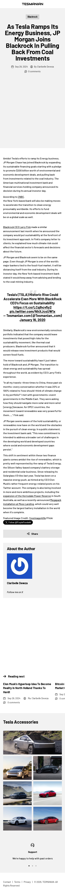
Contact (7, 882)
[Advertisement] (32, 114)
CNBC (21, 196)
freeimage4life (37, 518)
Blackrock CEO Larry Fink (17, 226)
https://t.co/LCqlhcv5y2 (32, 307)
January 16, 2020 (32, 320)
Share (34, 533)
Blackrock (32, 16)
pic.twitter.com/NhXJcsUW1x (32, 311)
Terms (17, 882)
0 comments (34, 71)
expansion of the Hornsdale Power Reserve (27, 495)
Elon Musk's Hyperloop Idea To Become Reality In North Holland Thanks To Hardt (27, 688)
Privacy (27, 882)
